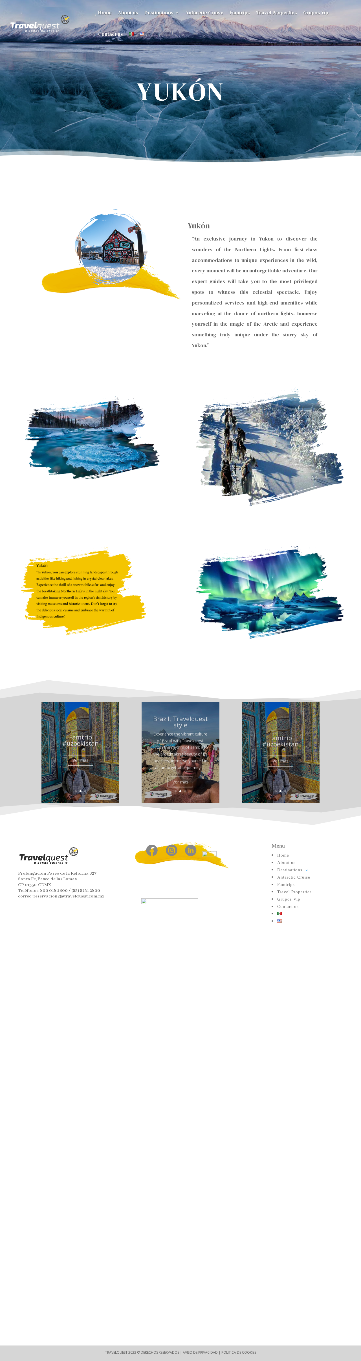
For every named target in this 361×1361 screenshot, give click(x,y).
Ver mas (80, 759)
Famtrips (240, 12)
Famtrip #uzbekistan (80, 739)
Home (105, 12)
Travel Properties (276, 12)
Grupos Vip (315, 12)
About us (128, 12)
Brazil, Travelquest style (180, 719)
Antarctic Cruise (204, 12)
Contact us (110, 34)
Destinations (158, 12)
